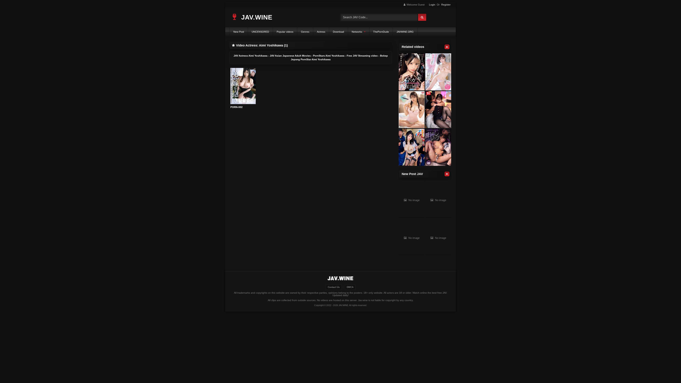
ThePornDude (381, 31)
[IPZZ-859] (412, 71)
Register (446, 4)
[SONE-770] (438, 109)
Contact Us (334, 287)
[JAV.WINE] (340, 278)
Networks (357, 31)
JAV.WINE (255, 17)
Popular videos (285, 31)
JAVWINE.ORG (405, 31)
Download (338, 31)
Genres (305, 31)
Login (432, 4)
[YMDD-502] (412, 147)
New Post (238, 31)
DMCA (350, 287)
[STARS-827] (438, 71)
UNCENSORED (260, 31)
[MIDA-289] (438, 147)
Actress (321, 31)
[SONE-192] (412, 109)
